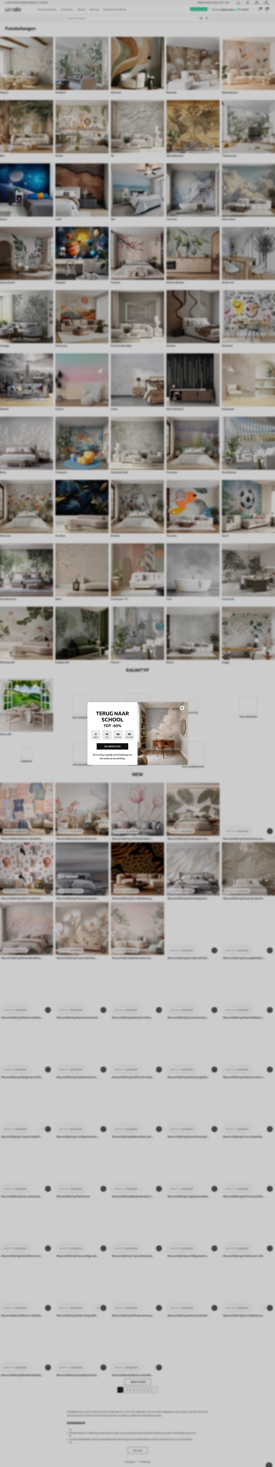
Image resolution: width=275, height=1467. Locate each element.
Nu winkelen (112, 746)
